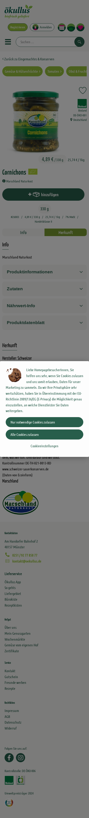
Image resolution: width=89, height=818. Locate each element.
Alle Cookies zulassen (24, 434)
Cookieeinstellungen (44, 446)
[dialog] (44, 409)
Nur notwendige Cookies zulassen (32, 422)
